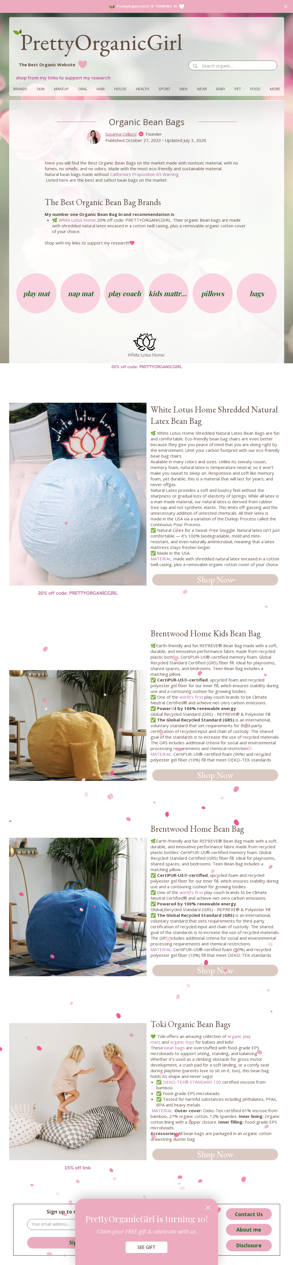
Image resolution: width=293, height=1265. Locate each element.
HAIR (101, 88)
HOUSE (120, 88)
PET (238, 88)
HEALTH (142, 88)
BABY (220, 88)
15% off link (78, 1167)
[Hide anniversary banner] (285, 6)
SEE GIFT (146, 1247)
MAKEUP (61, 88)
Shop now (215, 579)
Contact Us (249, 1214)
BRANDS (20, 88)
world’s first (191, 697)
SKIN (41, 88)
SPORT (164, 88)
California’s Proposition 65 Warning (144, 174)
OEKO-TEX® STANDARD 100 (192, 1082)
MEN (183, 88)
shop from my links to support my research (63, 77)
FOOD (255, 88)
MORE (275, 88)
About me (248, 1229)
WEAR (202, 88)
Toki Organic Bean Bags (190, 1024)
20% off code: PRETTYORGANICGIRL (78, 593)
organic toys (182, 1042)
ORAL (82, 88)
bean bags (174, 1048)
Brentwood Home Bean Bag (197, 828)
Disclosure (249, 1245)
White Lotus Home (77, 220)
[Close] (207, 1207)
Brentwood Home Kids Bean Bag (206, 633)
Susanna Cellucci (120, 134)
